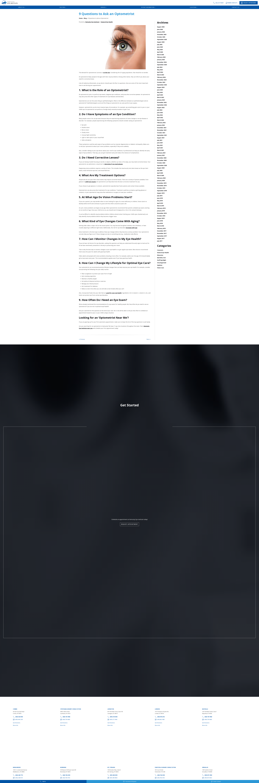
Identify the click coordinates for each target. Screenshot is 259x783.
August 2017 (160, 238)
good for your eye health (114, 293)
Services (103, 7)
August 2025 (160, 42)
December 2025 (161, 34)
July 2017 (159, 241)
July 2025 (159, 44)
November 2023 (162, 80)
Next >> (148, 339)
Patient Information (147, 7)
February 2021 (161, 153)
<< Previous (82, 339)
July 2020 (159, 170)
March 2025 (160, 54)
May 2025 (160, 49)
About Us (21, 7)
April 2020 (160, 173)
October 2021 (161, 132)
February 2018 (161, 228)
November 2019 (162, 185)
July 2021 (159, 140)
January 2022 (161, 125)
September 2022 (162, 105)
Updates (159, 265)
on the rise (106, 72)
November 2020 (162, 160)
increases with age (131, 228)
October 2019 (161, 188)
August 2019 (160, 193)
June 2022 (160, 112)
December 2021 (161, 127)
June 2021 (160, 143)
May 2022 (160, 115)
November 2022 (162, 102)
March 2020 (160, 175)
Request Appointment (129, 524)
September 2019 (162, 190)
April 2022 (160, 117)
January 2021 (161, 155)
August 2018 (160, 218)
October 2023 (161, 82)
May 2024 (160, 70)
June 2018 (160, 221)
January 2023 (161, 100)
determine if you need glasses (113, 164)
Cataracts (160, 250)
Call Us (44, 781)
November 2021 (162, 130)
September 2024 (162, 64)
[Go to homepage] (10, 2)
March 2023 (160, 97)
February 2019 (161, 208)
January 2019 (161, 211)
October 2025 (161, 37)
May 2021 (160, 145)
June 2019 (160, 198)
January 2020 (161, 180)
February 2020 (161, 178)
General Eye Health (107, 22)
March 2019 (160, 206)
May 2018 (160, 223)
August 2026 (160, 27)
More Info (15, 725)
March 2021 (160, 150)
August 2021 (160, 138)
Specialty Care (161, 257)
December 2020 (161, 158)
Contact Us (235, 7)
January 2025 (161, 59)
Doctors (62, 7)
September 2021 (162, 135)
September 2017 (162, 236)
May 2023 (160, 92)
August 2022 (160, 107)
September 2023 (162, 85)
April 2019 (160, 203)
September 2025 (162, 39)
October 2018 (161, 216)
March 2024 (160, 75)
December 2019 (161, 183)
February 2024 (161, 77)
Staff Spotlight (161, 260)
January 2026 (161, 32)
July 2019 (159, 195)
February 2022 (161, 122)
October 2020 (161, 163)
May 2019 (160, 200)
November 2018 (162, 213)
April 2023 (160, 95)
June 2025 (160, 47)
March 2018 (160, 226)
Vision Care (160, 268)
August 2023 (160, 87)
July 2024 (159, 67)
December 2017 (161, 231)
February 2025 (161, 57)
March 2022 (160, 120)
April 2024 (160, 72)
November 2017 (162, 233)
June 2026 (160, 29)
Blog (85, 18)
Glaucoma (160, 255)
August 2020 (160, 168)
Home (81, 18)
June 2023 (160, 90)
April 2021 (160, 148)
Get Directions (16, 723)
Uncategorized (161, 262)
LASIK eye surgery (90, 182)
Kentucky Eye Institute (92, 22)
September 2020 (162, 165)
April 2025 (160, 52)
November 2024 (162, 62)
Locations (193, 7)
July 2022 (159, 110)
